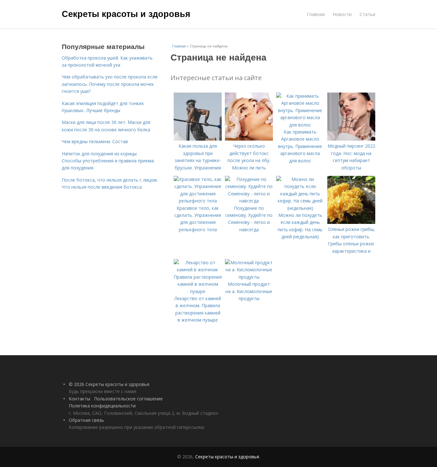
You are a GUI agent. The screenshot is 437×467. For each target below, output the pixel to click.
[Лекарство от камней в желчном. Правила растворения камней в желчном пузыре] (198, 291)
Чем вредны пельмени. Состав (95, 141)
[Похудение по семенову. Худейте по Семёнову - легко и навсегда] (249, 201)
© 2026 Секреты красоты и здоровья (109, 384)
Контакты (79, 399)
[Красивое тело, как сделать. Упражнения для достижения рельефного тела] (198, 201)
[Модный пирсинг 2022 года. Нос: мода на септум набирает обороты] (351, 139)
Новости (342, 14)
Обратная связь (86, 420)
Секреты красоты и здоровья (126, 13)
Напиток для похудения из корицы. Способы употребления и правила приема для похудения (108, 161)
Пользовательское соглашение (128, 399)
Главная (316, 14)
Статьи (367, 14)
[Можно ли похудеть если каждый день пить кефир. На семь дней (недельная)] (300, 208)
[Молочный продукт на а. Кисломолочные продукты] (249, 277)
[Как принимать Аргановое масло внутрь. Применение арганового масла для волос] (300, 125)
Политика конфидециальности (102, 406)
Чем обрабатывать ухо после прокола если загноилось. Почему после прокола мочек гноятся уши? (109, 84)
